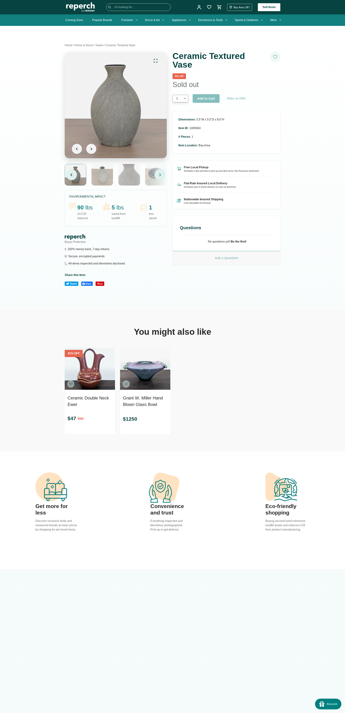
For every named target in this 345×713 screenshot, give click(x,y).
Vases (100, 45)
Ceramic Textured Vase (120, 45)
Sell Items (269, 7)
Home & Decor (84, 45)
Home (68, 45)
